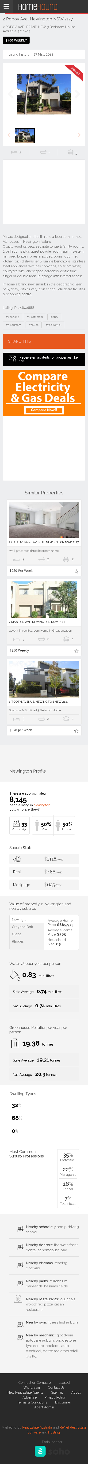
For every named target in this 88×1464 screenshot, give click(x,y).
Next (80, 139)
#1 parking (12, 317)
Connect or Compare (34, 1382)
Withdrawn (31, 1387)
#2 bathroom (35, 317)
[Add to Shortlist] (76, 571)
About (75, 1392)
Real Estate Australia (37, 1427)
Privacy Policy (55, 1397)
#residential (53, 324)
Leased (64, 1382)
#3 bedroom (13, 324)
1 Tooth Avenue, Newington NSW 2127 (39, 701)
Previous (9, 139)
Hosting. (54, 1432)
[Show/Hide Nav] (6, 6)
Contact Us (56, 1387)
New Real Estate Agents (25, 1392)
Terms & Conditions (32, 1402)
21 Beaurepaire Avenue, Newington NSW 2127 (44, 542)
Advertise (30, 1397)
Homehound (44, 6)
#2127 (54, 317)
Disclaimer (63, 1402)
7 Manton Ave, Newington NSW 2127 (37, 622)
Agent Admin (44, 1407)
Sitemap (57, 1392)
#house (33, 324)
